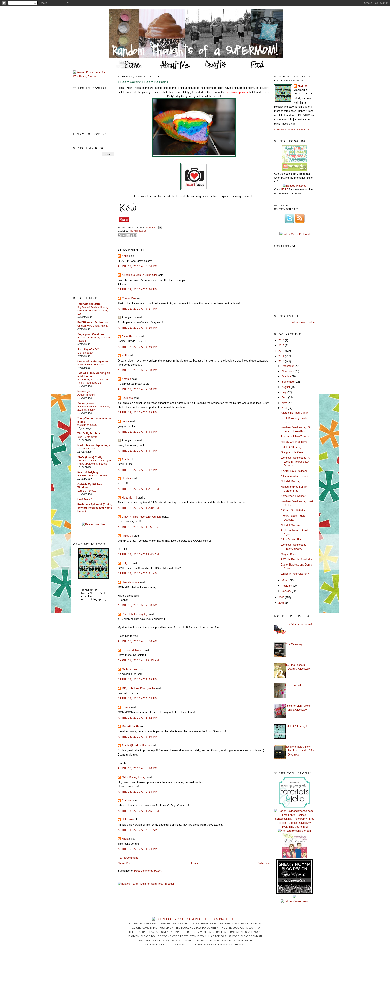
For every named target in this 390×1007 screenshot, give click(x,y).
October (287, 376)
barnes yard (84, 391)
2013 (281, 345)
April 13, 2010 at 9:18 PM (138, 791)
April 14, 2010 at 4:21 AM (138, 829)
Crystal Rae (129, 298)
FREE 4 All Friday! (292, 447)
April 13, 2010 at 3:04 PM (138, 698)
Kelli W (302, 86)
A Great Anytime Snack (294, 476)
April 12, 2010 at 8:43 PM (138, 431)
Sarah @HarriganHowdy (136, 745)
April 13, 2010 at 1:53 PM (138, 679)
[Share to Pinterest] (135, 235)
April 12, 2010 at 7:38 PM (138, 370)
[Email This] (120, 235)
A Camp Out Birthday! (294, 510)
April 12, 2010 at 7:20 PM (138, 327)
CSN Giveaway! (294, 644)
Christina (127, 800)
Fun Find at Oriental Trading (92, 475)
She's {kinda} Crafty (89, 457)
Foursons (127, 397)
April (285, 408)
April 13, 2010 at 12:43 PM (138, 660)
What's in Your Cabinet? (295, 573)
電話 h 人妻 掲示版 (87, 436)
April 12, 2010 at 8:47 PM (138, 450)
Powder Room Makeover (91, 364)
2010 (281, 361)
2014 (281, 340)
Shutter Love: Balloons (294, 470)
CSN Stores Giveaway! (298, 624)
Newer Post (124, 863)
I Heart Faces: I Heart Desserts (143, 82)
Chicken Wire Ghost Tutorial (92, 325)
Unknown (127, 819)
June (285, 397)
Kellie (125, 255)
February (287, 585)
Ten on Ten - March (88, 448)
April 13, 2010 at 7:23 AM (138, 605)
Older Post (264, 863)
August (286, 387)
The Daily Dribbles (89, 433)
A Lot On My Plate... (293, 539)
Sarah (125, 459)
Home (194, 863)
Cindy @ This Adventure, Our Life (141, 516)
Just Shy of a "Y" (88, 349)
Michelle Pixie (130, 669)
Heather (126, 478)
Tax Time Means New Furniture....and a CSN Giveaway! (299, 750)
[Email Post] (159, 227)
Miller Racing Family (134, 777)
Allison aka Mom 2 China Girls (140, 274)
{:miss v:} (127, 535)
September (288, 381)
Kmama (126, 378)
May (285, 402)
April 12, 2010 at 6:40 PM (138, 289)
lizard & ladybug (87, 472)
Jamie (125, 421)
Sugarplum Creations (90, 334)
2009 (281, 597)
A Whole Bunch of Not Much (297, 559)
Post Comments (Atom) (148, 870)
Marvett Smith (130, 726)
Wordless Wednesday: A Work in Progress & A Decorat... (295, 461)
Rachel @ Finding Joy (135, 614)
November (288, 371)
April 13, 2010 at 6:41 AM (138, 573)
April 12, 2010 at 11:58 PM (138, 527)
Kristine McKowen (132, 650)
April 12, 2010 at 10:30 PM (138, 507)
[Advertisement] (89, 226)
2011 (281, 356)
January (287, 591)
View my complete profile (292, 129)
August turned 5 (86, 394)
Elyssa (126, 707)
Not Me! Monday (290, 481)
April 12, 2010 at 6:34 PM (138, 266)
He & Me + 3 (84, 499)
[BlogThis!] (123, 235)
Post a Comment (128, 857)
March (286, 580)
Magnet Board (289, 554)
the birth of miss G (87, 425)
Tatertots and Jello (89, 303)
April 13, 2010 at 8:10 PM (138, 768)
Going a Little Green (292, 452)
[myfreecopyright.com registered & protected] (195, 919)
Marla (125, 838)
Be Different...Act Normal (92, 322)
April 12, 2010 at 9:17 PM (138, 469)
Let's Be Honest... (86, 490)
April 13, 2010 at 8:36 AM (138, 641)
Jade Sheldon (130, 336)
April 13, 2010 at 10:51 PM (138, 810)
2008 (281, 602)
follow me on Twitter (303, 322)
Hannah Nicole (130, 582)
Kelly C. (127, 563)
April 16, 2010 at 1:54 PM (138, 848)
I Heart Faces (138, 231)
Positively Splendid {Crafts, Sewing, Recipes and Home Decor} (94, 508)
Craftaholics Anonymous (92, 361)
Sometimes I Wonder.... (295, 496)
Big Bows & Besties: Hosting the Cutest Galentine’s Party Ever (92, 310)
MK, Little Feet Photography (138, 688)
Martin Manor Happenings (93, 445)
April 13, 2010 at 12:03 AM (138, 554)
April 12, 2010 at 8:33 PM (138, 412)
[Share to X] (127, 235)
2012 (281, 350)
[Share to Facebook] (131, 235)
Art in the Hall (293, 685)
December (288, 365)
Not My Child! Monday (294, 441)
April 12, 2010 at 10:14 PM (138, 488)
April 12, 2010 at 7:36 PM (138, 346)
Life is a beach (85, 352)
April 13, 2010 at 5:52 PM (138, 717)
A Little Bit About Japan (294, 412)
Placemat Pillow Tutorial (295, 436)
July (284, 392)
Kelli (124, 355)
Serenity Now (85, 403)
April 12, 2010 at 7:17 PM (138, 308)
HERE (284, 189)
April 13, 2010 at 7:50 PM (138, 736)
